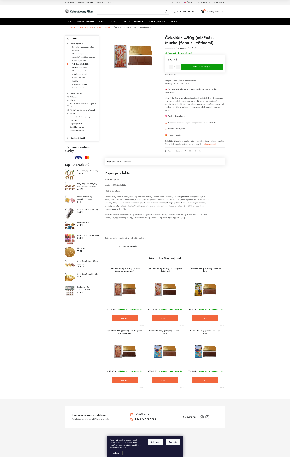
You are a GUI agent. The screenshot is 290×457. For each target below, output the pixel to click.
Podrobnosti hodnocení (196, 48)
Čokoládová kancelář (80, 74)
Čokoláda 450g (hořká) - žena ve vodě (205, 332)
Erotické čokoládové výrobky (80, 117)
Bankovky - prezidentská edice (83, 47)
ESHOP (74, 38)
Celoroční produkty (76, 43)
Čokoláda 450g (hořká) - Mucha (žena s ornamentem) (125, 332)
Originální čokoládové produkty (83, 57)
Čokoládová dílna (78, 77)
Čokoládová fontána (77, 127)
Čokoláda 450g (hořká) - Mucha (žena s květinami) (165, 270)
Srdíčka (75, 81)
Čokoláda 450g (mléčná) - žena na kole (205, 270)
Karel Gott (73, 120)
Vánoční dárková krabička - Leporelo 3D (83, 105)
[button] (124, 318)
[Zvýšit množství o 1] (178, 67)
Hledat (166, 12)
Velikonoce (73, 97)
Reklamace (101, 2)
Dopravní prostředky (79, 84)
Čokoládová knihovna (80, 88)
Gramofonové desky (79, 67)
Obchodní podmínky (85, 2)
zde (124, 447)
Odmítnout (155, 442)
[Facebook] (202, 417)
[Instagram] (207, 417)
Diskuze (127, 161)
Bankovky (75, 50)
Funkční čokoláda (76, 93)
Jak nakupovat (69, 2)
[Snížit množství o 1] (171, 67)
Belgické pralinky (76, 124)
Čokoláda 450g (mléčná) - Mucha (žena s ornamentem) (125, 270)
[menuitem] (70, 21)
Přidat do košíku (202, 67)
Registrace (220, 2)
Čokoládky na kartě (79, 60)
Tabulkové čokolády (80, 64)
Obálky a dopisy (78, 54)
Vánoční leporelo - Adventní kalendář (83, 110)
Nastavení (116, 453)
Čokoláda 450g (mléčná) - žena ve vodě (165, 332)
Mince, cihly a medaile (80, 71)
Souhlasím (173, 442)
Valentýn (73, 100)
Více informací (210, 144)
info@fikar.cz (142, 414)
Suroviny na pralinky (77, 130)
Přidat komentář (128, 246)
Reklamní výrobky (78, 138)
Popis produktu (113, 161)
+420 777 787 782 (185, 11)
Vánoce (72, 113)
